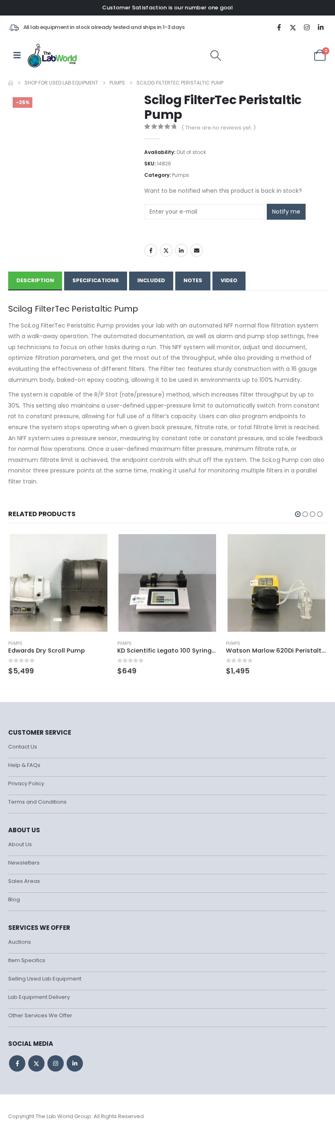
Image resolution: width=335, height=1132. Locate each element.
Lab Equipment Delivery (39, 997)
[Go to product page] (58, 583)
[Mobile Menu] (17, 55)
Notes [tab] (192, 280)
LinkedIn (181, 250)
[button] (216, 55)
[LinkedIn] (320, 27)
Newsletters (24, 863)
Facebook (150, 250)
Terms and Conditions (37, 802)
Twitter (166, 250)
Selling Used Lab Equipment (44, 979)
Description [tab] (35, 280)
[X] (293, 27)
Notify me (286, 211)
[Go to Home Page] (10, 83)
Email (196, 250)
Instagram (55, 1063)
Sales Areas (24, 881)
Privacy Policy (26, 783)
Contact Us (22, 747)
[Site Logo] (53, 55)
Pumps (180, 175)
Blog (14, 899)
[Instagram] (307, 27)
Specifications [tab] (95, 280)
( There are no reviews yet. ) (218, 127)
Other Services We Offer (40, 1015)
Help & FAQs (24, 765)
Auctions (19, 942)
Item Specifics (26, 960)
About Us (20, 844)
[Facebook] (279, 27)
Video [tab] (229, 280)
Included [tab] (151, 280)
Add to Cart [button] (95, 546)
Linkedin (75, 1063)
